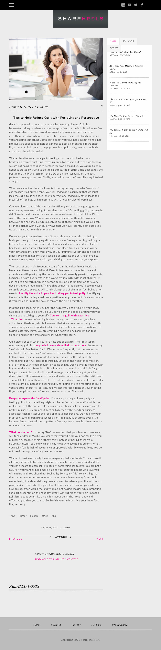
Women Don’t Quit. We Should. (125, 52)
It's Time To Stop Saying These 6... (127, 115)
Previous (15, 538)
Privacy (76, 624)
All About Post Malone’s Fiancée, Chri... (127, 67)
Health (34, 516)
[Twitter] (136, 5)
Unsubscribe (120, 624)
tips (54, 516)
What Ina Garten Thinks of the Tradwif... (125, 84)
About (37, 624)
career (23, 516)
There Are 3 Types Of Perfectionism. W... (128, 101)
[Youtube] (129, 5)
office (45, 516)
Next (100, 538)
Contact (56, 624)
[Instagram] (123, 5)
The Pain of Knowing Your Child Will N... (129, 131)
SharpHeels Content (65, 559)
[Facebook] (142, 5)
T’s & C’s (96, 624)
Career (67, 528)
